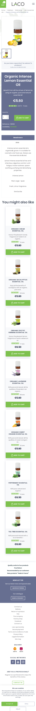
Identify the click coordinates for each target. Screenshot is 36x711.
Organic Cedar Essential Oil (18, 230)
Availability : (6, 127)
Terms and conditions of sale (18, 632)
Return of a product (18, 611)
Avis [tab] (17, 142)
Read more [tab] (18, 137)
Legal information (18, 637)
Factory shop (18, 619)
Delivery (18, 609)
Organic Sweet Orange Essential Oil (18, 433)
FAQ (18, 614)
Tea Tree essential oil (18, 532)
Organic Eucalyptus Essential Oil (18, 281)
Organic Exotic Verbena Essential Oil (18, 331)
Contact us (18, 607)
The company (18, 616)
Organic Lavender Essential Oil (18, 382)
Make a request (18, 598)
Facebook (18, 621)
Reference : (6, 124)
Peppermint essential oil (18, 484)
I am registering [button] (18, 588)
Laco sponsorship (18, 627)
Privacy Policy (18, 634)
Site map (18, 639)
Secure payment (18, 629)
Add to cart (24, 118)
